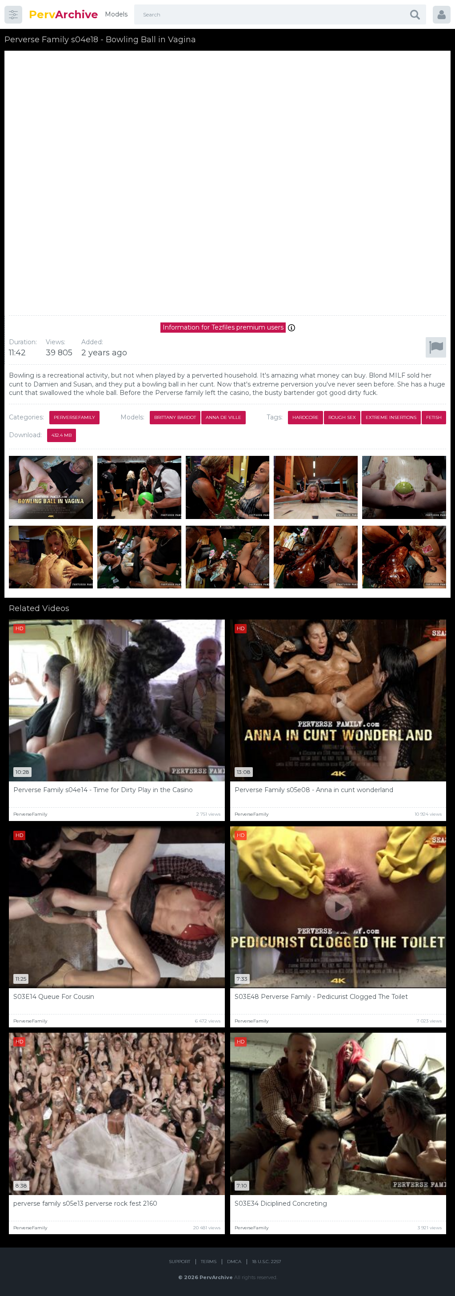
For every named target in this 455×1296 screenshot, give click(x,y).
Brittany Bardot (175, 417)
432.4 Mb (62, 435)
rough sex (342, 417)
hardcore (305, 417)
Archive (63, 14)
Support (179, 1261)
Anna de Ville (223, 417)
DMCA (234, 1261)
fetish (434, 417)
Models (116, 14)
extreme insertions (391, 417)
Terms (208, 1261)
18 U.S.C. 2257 (266, 1261)
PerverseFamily (74, 417)
